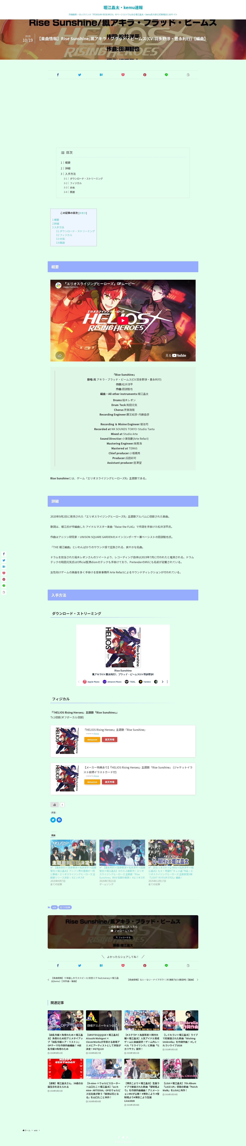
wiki (54, 907)
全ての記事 (65, 907)
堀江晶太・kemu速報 (123, 7)
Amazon (92, 739)
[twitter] (123, 1137)
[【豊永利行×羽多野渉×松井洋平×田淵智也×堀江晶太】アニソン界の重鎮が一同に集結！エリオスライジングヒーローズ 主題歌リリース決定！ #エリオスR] (73, 853)
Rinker (96, 733)
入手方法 (70, 174)
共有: (72, 187)
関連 (72, 192)
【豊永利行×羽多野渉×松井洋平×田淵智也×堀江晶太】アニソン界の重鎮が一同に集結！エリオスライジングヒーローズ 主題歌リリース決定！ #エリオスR (73, 872)
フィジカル (76, 183)
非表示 (82, 213)
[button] (58, 75)
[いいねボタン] (54, 804)
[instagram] (127, 1137)
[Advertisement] (123, 113)
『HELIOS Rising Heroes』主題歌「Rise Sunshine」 (115, 730)
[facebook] (118, 1137)
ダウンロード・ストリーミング (86, 178)
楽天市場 (109, 739)
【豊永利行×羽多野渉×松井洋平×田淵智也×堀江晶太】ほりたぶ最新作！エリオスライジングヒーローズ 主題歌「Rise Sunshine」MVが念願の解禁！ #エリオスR (122, 872)
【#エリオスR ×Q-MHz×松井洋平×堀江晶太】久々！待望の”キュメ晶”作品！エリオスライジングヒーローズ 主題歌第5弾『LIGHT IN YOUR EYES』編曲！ (170, 872)
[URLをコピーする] (188, 75)
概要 (67, 162)
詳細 (67, 168)
